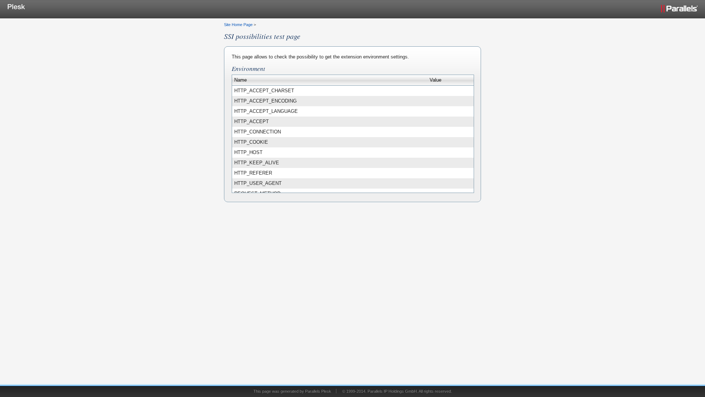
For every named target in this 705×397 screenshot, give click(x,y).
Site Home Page (238, 24)
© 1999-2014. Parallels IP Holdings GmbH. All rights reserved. (397, 391)
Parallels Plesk (318, 391)
